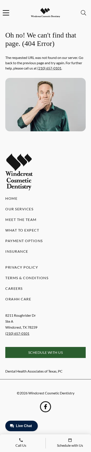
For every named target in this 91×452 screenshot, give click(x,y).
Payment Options (24, 241)
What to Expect (22, 230)
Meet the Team (21, 219)
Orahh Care (18, 299)
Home (11, 198)
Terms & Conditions (26, 278)
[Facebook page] (45, 406)
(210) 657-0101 (49, 68)
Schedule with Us (45, 352)
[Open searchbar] (83, 13)
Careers (14, 288)
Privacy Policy (21, 267)
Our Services (19, 209)
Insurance (16, 251)
